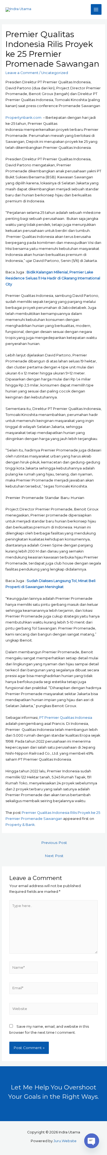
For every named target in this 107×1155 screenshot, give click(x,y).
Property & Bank (20, 825)
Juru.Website (65, 1141)
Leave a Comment (21, 73)
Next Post (54, 855)
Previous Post (54, 842)
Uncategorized (54, 73)
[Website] (53, 1010)
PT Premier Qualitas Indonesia (65, 718)
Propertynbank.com (23, 118)
